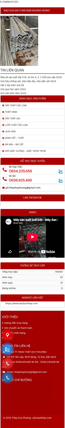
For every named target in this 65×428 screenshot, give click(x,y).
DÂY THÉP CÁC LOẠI (16, 105)
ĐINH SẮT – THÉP (14, 138)
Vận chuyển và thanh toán (18, 328)
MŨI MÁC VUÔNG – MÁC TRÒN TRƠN (25, 151)
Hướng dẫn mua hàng (16, 323)
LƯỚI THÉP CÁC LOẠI (16, 125)
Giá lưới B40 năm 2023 (13, 93)
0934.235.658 (20, 171)
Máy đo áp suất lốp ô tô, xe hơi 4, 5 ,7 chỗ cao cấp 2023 (31, 77)
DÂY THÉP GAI (12, 118)
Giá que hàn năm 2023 (13, 89)
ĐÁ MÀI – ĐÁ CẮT (14, 144)
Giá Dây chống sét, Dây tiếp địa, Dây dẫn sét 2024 (28, 81)
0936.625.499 (20, 180)
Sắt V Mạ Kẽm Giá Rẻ (12, 85)
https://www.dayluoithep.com (19, 303)
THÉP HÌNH (11, 112)
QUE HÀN (10, 131)
